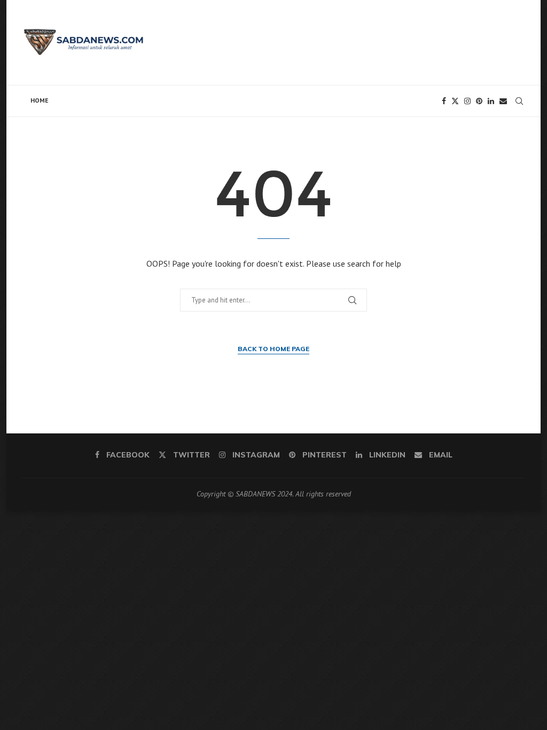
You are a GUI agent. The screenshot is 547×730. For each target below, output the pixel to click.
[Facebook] (444, 101)
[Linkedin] (491, 101)
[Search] (519, 101)
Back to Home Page (273, 349)
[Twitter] (455, 101)
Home (39, 100)
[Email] (503, 101)
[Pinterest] (479, 101)
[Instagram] (467, 101)
